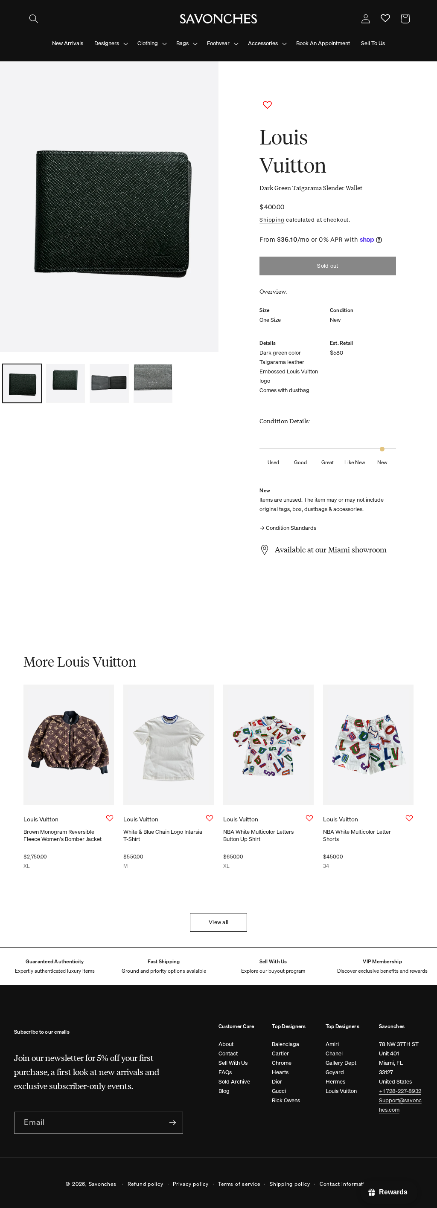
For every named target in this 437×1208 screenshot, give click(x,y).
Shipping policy (290, 1183)
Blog (224, 1091)
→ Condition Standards (287, 528)
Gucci (279, 1091)
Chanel (334, 1053)
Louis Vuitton (341, 1091)
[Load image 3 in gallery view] (109, 383)
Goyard (335, 1072)
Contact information (346, 1183)
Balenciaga (285, 1044)
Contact (228, 1053)
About (225, 1044)
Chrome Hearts (281, 1067)
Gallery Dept (341, 1062)
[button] (33, 19)
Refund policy (145, 1183)
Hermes (335, 1081)
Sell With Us (233, 1062)
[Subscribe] (172, 1123)
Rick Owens (286, 1100)
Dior (277, 1081)
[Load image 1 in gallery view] (22, 383)
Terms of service (239, 1183)
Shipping (271, 219)
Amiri (332, 1044)
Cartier (280, 1053)
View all (218, 922)
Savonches (103, 1183)
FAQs (225, 1072)
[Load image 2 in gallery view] (65, 383)
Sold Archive (234, 1081)
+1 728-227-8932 (400, 1091)
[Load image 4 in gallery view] (153, 383)
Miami (339, 549)
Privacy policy (191, 1183)
